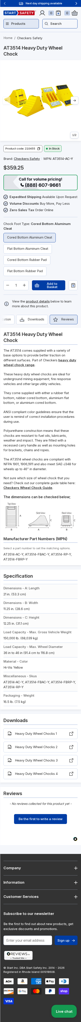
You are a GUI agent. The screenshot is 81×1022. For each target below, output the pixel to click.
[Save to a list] (73, 285)
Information (13, 882)
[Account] (42, 13)
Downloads (36, 319)
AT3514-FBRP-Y (15, 559)
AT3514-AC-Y (13, 554)
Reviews (67, 319)
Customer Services (21, 896)
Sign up (63, 940)
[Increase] (24, 285)
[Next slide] (76, 3)
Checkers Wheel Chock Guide (27, 488)
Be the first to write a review (40, 819)
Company (12, 868)
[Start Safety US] (19, 13)
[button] (22, 148)
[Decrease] (8, 285)
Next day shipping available (44, 3)
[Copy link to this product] (21, 54)
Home (8, 38)
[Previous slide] (4, 3)
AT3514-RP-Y (61, 554)
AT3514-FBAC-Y (37, 554)
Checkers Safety (29, 38)
